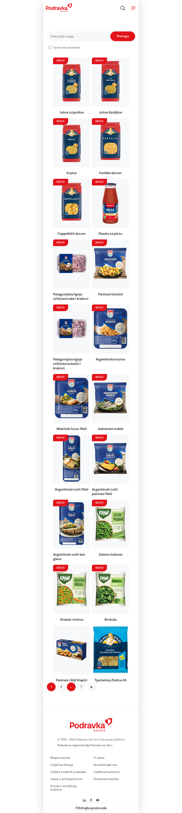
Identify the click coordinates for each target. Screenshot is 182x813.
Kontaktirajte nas (105, 765)
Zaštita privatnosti (106, 772)
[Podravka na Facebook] (91, 800)
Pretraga (123, 36)
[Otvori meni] (133, 8)
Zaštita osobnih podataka (68, 772)
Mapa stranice (60, 757)
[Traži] (122, 8)
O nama (99, 757)
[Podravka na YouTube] (97, 800)
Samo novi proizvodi (66, 47)
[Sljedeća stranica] (91, 686)
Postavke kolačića (106, 779)
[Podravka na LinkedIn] (84, 800)
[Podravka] (59, 11)
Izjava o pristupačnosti (66, 779)
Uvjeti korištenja (61, 765)
